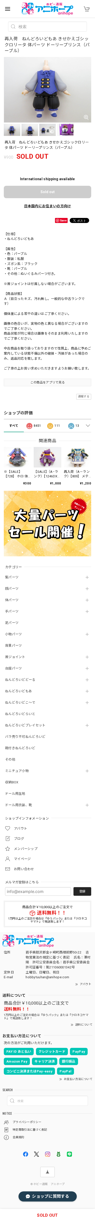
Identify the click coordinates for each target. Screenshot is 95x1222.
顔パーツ (11, 588)
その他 (10, 759)
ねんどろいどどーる (20, 680)
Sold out (48, 192)
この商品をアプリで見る (47, 382)
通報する (83, 396)
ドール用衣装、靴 (18, 805)
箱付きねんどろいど (20, 748)
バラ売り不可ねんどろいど (25, 737)
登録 (82, 891)
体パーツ (11, 600)
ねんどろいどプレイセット (25, 725)
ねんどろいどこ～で (20, 702)
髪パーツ (11, 577)
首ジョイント (15, 657)
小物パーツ (13, 634)
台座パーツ (13, 668)
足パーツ (11, 623)
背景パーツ (13, 645)
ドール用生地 (15, 794)
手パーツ (11, 611)
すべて (13, 425)
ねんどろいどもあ (18, 691)
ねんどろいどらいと (20, 714)
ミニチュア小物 (17, 771)
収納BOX (11, 782)
